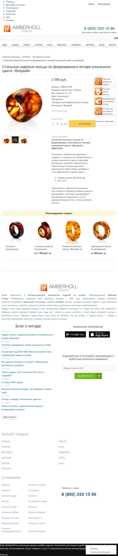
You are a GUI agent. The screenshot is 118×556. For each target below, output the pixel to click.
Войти (91, 3)
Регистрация (104, 3)
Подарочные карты (10, 522)
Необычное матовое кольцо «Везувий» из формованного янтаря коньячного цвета (73, 250)
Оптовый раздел (9, 495)
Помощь (10, 1)
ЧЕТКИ (62, 457)
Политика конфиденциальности (12, 530)
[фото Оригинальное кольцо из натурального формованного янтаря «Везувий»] (101, 230)
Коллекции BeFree (10, 511)
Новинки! (6, 484)
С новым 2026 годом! (12, 382)
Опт (8, 17)
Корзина (94, 548)
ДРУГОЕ (5, 463)
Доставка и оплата (15, 4)
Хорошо (4, 554)
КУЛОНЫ (6, 446)
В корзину (85, 123)
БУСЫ (61, 446)
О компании (12, 7)
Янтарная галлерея (11, 517)
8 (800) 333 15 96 (99, 28)
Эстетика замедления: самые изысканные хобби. (26, 344)
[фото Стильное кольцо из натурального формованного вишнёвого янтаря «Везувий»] (44, 230)
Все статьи (10, 416)
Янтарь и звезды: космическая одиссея (21, 399)
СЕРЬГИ (63, 441)
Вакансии (32, 506)
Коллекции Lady (9, 506)
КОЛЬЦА (6, 441)
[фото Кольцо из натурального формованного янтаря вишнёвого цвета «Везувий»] (16, 230)
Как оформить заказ (37, 501)
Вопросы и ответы (36, 522)
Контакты (10, 13)
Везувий (68, 105)
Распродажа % (35, 517)
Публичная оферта (37, 530)
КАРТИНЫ (6, 457)
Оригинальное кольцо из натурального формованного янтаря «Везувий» (101, 250)
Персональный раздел (100, 552)
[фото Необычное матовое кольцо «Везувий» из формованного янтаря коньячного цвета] (73, 230)
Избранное (6, 468)
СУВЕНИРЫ (64, 452)
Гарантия (11, 10)
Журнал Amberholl (36, 511)
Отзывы (10, 20)
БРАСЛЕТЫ (7, 452)
